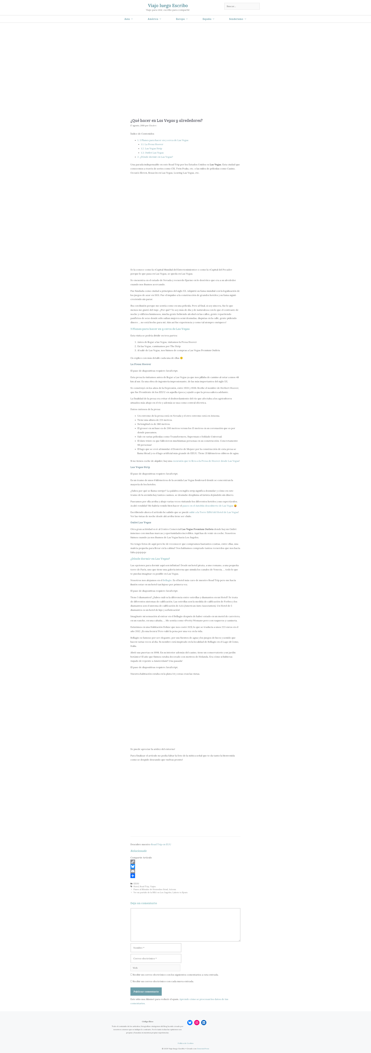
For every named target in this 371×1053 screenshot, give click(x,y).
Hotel (136, 886)
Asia (127, 19)
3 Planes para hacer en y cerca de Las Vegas (162, 140)
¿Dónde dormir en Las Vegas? (155, 156)
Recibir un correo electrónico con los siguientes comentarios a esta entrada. (176, 974)
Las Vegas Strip (151, 148)
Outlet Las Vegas (152, 152)
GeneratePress (203, 1048)
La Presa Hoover (152, 144)
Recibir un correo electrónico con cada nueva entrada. (163, 981)
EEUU (136, 883)
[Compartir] (185, 875)
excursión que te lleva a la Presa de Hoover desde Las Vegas (206, 460)
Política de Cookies (185, 1043)
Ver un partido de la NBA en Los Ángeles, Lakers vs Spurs (160, 892)
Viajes (153, 886)
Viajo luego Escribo (168, 5)
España (207, 19)
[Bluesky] (185, 866)
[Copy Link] (185, 862)
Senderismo (236, 19)
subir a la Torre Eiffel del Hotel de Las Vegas (213, 512)
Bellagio (167, 580)
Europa (180, 19)
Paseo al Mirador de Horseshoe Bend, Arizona (154, 889)
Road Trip (144, 886)
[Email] (185, 871)
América (153, 19)
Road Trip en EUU (161, 844)
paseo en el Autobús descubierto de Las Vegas (207, 505)
